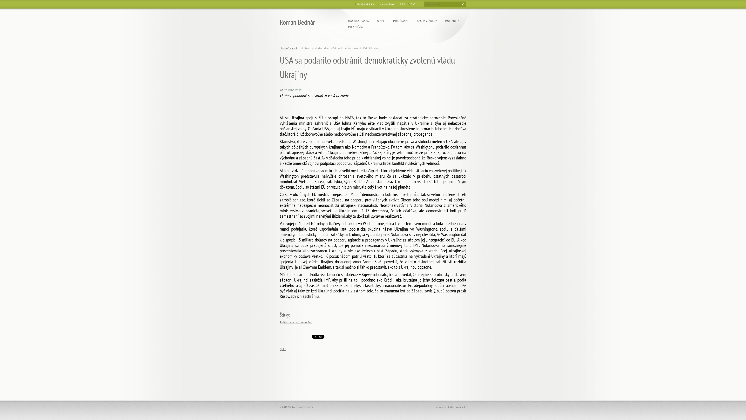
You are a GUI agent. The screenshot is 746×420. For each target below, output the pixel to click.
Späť (283, 349)
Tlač (412, 4)
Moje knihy (452, 21)
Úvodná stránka (358, 21)
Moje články (401, 21)
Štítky (284, 315)
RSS (402, 4)
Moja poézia (355, 27)
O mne (381, 21)
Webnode (461, 407)
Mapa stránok (387, 4)
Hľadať (462, 4)
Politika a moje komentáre (296, 322)
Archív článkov (427, 21)
